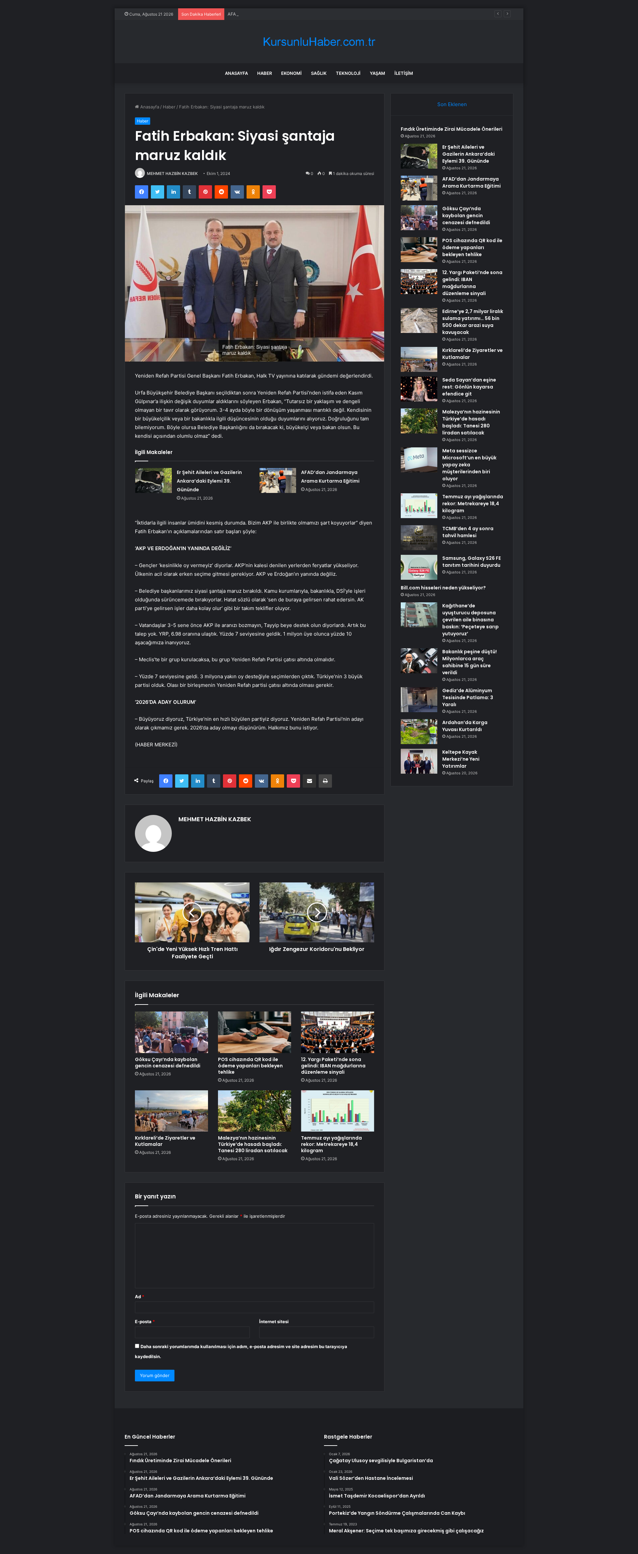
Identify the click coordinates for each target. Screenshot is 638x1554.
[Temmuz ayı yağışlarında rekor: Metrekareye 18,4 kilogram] (337, 1111)
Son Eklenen (452, 104)
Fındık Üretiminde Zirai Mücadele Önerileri (451, 129)
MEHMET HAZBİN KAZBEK (172, 173)
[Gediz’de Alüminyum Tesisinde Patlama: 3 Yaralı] (419, 699)
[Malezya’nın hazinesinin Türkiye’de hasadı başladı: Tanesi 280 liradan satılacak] (254, 1111)
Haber (264, 73)
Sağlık (319, 73)
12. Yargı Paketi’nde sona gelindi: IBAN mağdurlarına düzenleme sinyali (333, 1065)
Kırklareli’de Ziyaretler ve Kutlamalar (165, 1141)
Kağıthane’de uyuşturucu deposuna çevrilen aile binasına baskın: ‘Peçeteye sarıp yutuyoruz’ (470, 619)
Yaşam (377, 73)
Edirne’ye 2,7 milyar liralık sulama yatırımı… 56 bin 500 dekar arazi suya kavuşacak (472, 322)
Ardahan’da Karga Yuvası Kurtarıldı (464, 726)
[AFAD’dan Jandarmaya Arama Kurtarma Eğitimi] (278, 480)
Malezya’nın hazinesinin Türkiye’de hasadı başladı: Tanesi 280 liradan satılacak (252, 1144)
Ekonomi (291, 73)
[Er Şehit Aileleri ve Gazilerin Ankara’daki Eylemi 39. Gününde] (153, 480)
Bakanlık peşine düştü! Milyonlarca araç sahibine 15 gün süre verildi (469, 662)
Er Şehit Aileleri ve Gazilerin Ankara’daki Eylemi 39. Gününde (209, 481)
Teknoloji (348, 73)
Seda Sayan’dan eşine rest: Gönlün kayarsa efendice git (469, 387)
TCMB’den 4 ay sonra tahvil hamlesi (467, 532)
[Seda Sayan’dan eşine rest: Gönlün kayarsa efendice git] (419, 389)
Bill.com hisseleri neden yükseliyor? (443, 587)
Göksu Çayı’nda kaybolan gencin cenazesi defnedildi (167, 1062)
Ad (139, 1296)
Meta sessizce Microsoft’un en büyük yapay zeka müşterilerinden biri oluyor (469, 464)
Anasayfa (236, 73)
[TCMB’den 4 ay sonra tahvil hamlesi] (419, 537)
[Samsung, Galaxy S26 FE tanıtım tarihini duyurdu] (419, 567)
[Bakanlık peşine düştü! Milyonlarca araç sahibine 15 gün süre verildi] (419, 660)
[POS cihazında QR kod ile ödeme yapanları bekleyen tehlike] (254, 1032)
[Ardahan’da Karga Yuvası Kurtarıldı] (419, 731)
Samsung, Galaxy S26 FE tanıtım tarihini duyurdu (471, 561)
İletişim (403, 73)
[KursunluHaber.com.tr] (319, 42)
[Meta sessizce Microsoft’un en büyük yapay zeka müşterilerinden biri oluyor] (419, 459)
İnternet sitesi (274, 1321)
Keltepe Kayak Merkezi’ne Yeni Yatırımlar (460, 759)
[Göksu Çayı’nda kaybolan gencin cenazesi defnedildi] (171, 1032)
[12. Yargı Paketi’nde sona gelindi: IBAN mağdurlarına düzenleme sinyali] (337, 1032)
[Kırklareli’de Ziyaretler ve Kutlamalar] (171, 1111)
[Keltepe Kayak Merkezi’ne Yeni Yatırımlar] (419, 761)
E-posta (145, 1321)
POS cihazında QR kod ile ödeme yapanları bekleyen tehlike (250, 1065)
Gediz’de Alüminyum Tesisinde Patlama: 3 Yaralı (467, 697)
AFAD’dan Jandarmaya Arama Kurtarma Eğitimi (275, 14)
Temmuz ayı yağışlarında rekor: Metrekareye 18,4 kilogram (331, 1144)
